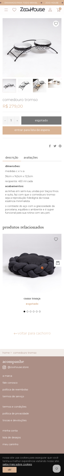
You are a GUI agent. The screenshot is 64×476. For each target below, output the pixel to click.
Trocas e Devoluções (14, 420)
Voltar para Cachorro (34, 333)
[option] (32, 273)
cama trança (32, 298)
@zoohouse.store (18, 367)
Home (6, 352)
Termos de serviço (13, 396)
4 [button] (33, 311)
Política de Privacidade (16, 413)
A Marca (7, 375)
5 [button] (37, 311)
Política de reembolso (15, 389)
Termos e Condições (14, 406)
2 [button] (27, 311)
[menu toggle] (6, 10)
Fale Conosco (10, 382)
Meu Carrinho (10, 444)
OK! (9, 469)
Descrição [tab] (11, 157)
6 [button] (40, 311)
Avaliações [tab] (31, 157)
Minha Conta (10, 430)
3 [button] (30, 311)
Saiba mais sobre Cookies (17, 464)
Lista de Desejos (14, 10)
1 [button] (24, 311)
